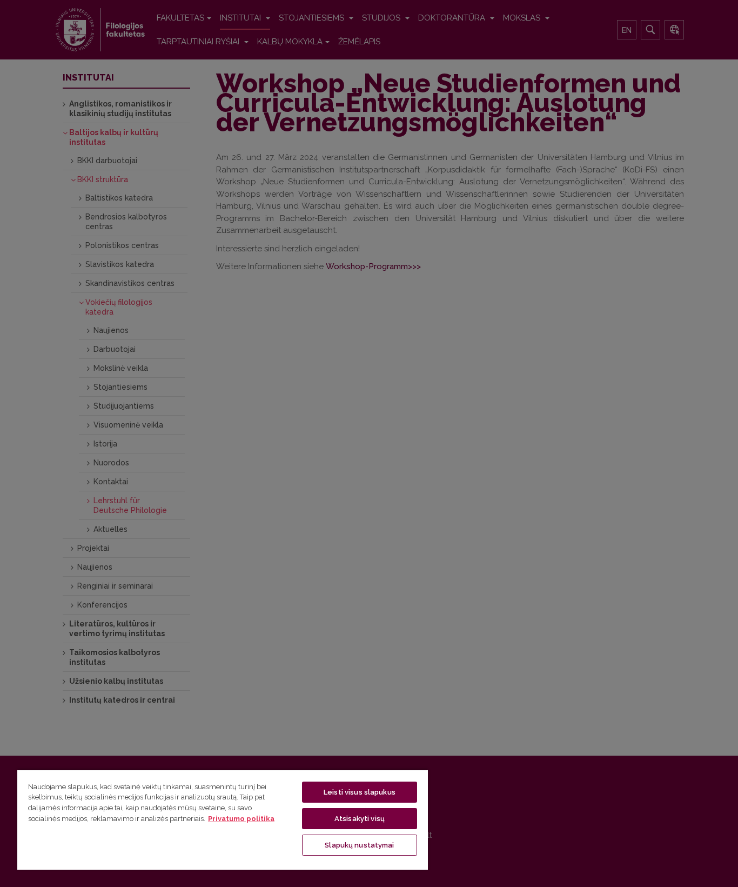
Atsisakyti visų (359, 819)
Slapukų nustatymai (359, 845)
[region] (222, 819)
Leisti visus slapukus (359, 792)
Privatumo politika (241, 819)
